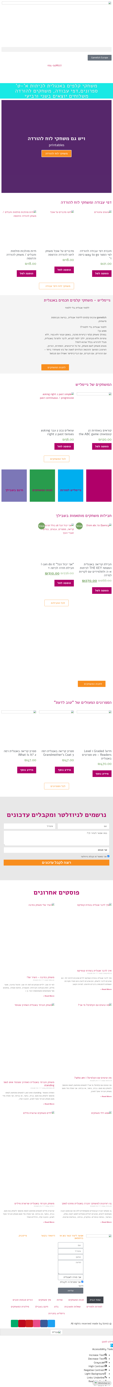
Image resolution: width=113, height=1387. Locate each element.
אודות (60, 1300)
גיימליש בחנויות (56, 1313)
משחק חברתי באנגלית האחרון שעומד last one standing (29, 1083)
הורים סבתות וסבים (23, 1300)
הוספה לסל (102, 273)
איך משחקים (45, 1300)
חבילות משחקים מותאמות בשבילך (84, 515)
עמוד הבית (95, 1300)
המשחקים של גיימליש (93, 384)
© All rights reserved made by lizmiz (91, 1323)
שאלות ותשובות (72, 1306)
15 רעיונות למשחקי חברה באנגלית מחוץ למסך (87, 1203)
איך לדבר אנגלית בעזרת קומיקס (94, 970)
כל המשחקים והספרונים (42, 485)
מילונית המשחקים (20, 1306)
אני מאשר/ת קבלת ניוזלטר (94, 856)
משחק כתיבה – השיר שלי (40, 977)
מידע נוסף (102, 774)
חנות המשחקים (76, 1300)
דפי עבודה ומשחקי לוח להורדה (86, 202)
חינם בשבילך (41, 1306)
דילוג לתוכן (107, 1341)
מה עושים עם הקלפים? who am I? (93, 1077)
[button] (56, 49)
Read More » (106, 989)
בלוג (56, 1306)
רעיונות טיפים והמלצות (71, 485)
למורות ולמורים (94, 1306)
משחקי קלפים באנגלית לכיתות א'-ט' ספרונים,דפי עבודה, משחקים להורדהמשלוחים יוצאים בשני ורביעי (56, 90)
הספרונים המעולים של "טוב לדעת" (83, 702)
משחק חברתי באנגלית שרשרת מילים (34, 1203)
